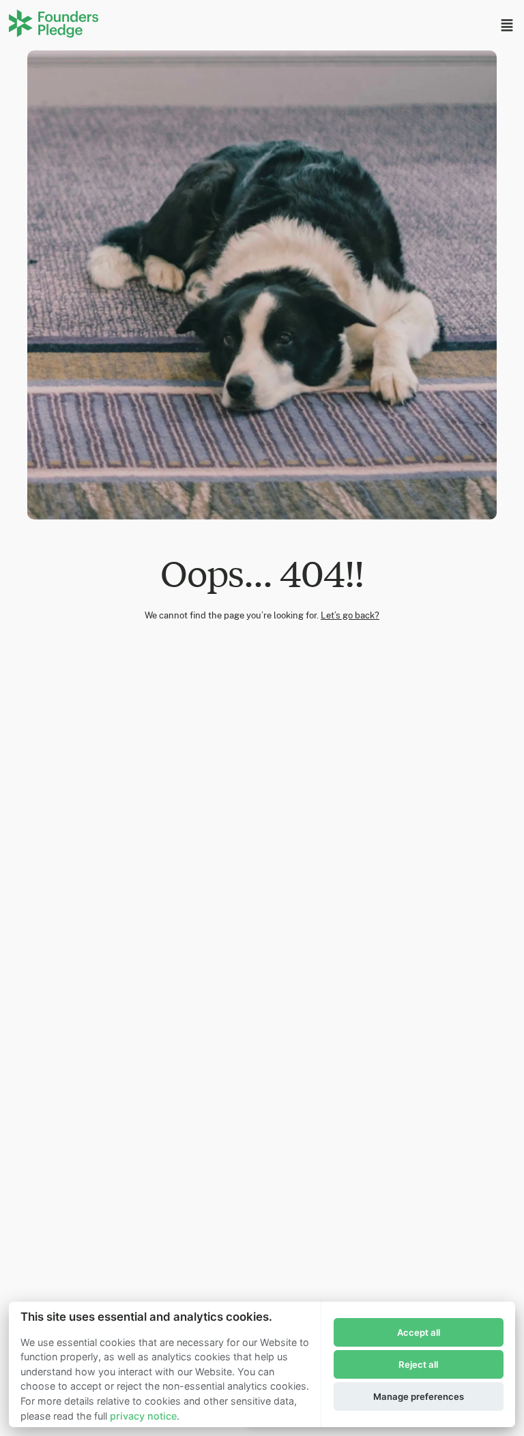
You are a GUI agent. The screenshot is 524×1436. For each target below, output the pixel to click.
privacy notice (143, 1416)
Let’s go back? (350, 615)
